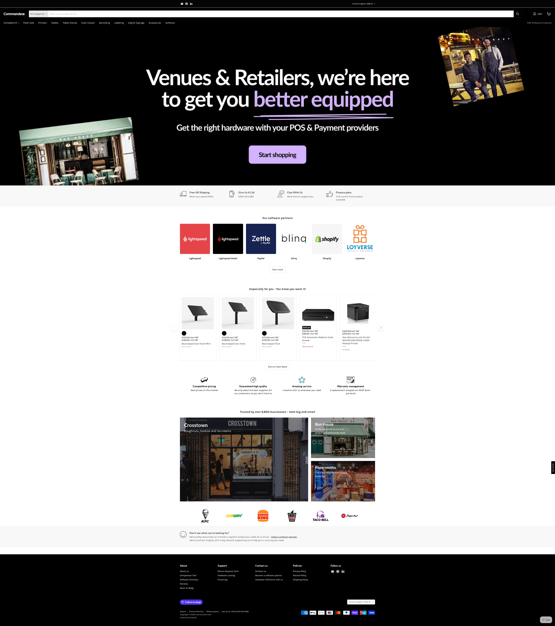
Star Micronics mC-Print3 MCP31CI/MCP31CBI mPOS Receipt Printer (356, 340)
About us (184, 571)
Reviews (184, 583)
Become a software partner (268, 575)
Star (344, 346)
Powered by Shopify (188, 617)
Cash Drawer (88, 22)
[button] (538, 14)
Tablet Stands (70, 22)
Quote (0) (553, 467)
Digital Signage (136, 22)
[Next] (380, 327)
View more (277, 269)
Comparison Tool (188, 575)
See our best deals (277, 366)
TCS (304, 343)
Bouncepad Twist (271, 343)
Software (170, 22)
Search (183, 611)
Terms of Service (196, 611)
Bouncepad (187, 346)
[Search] (517, 14)
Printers (42, 22)
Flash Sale (28, 22)
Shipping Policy (300, 579)
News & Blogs (187, 588)
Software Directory (189, 579)
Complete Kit (11, 22)
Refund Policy (299, 575)
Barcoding (104, 22)
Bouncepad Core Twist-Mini (196, 343)
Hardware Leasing (226, 575)
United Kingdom (362, 4)
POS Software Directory (539, 22)
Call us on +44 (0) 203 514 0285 (235, 611)
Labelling (119, 22)
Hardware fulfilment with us (269, 579)
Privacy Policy (299, 571)
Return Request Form (228, 571)
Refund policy (213, 611)
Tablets (54, 22)
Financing (222, 579)
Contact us (260, 571)
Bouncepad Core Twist (233, 343)
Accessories (155, 22)
